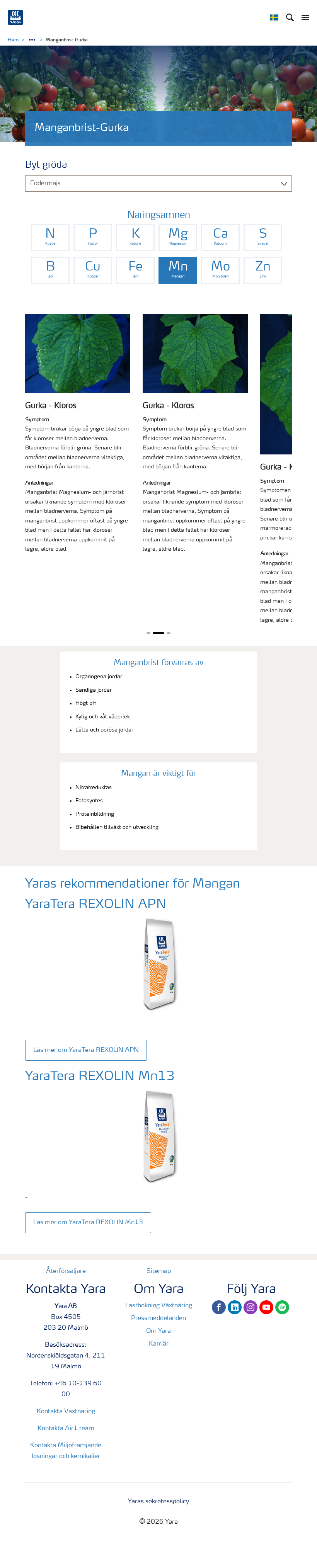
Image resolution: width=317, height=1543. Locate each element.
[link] (50, 237)
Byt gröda (46, 165)
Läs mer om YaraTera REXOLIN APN (86, 1050)
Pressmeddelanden (158, 1318)
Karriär (159, 1344)
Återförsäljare (66, 1271)
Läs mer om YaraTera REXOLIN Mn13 (88, 1223)
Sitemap (159, 1271)
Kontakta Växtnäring (66, 1412)
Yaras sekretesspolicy (158, 1502)
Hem (13, 40)
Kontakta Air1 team (65, 1429)
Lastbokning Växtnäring (158, 1306)
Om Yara (158, 1331)
